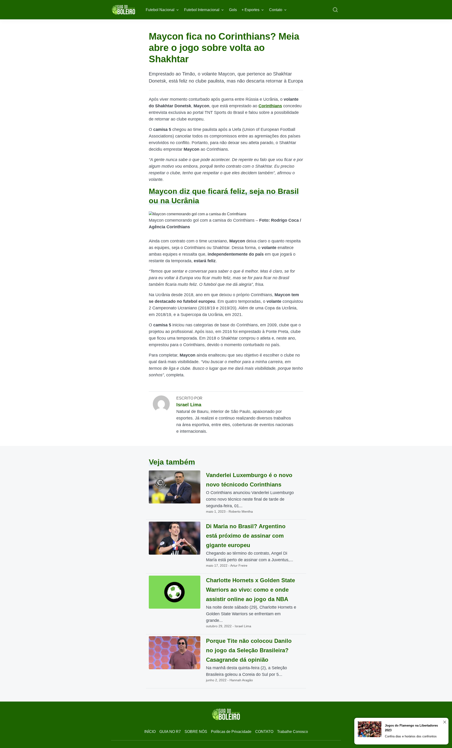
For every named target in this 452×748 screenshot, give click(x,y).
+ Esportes (250, 10)
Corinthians (270, 106)
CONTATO (264, 732)
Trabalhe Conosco (292, 732)
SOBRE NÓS (196, 732)
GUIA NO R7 (170, 732)
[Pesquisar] (335, 10)
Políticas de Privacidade (231, 732)
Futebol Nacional (160, 10)
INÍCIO (150, 732)
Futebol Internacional (201, 10)
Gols (233, 10)
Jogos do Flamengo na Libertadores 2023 (411, 728)
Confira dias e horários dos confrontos (411, 736)
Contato (275, 10)
